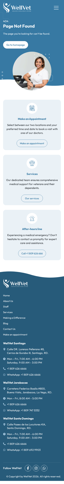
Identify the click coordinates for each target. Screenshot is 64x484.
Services (8, 312)
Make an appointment (15, 334)
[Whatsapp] (44, 468)
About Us (8, 301)
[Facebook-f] (28, 468)
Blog (5, 323)
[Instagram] (36, 468)
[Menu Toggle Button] (56, 7)
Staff (6, 306)
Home (6, 295)
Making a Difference (14, 317)
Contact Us (9, 328)
